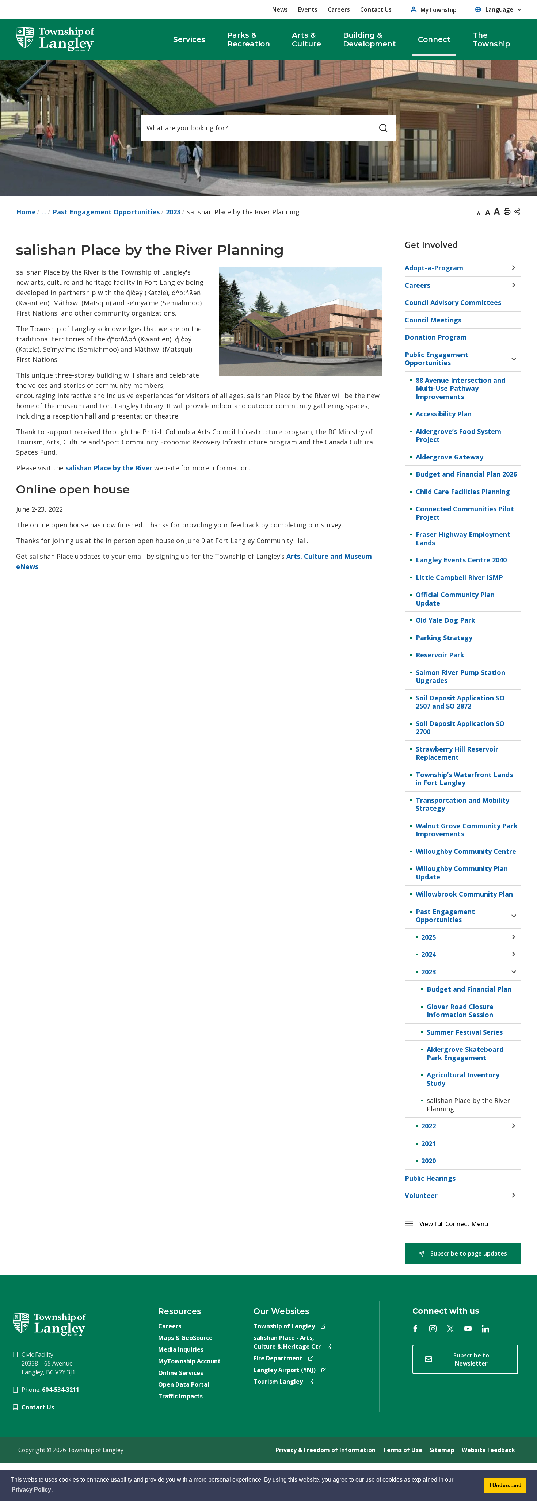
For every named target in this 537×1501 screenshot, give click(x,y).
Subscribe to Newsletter (471, 1359)
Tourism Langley (278, 1382)
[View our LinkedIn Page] (485, 1328)
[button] (470, 1223)
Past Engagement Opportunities (106, 211)
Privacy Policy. (33, 1490)
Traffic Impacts (180, 1396)
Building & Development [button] (369, 39)
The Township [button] (491, 39)
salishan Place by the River (108, 467)
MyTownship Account (189, 1361)
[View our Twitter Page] (450, 1328)
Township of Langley (284, 1326)
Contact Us (376, 9)
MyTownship (438, 10)
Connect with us (445, 1310)
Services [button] (189, 39)
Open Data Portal (183, 1384)
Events (307, 9)
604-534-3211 (60, 1390)
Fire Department (278, 1358)
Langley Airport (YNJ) (285, 1370)
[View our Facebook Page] (415, 1328)
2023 (173, 211)
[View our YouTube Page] (468, 1328)
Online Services (180, 1373)
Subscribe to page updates (468, 1253)
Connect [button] (434, 39)
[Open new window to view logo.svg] (49, 1324)
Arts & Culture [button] (306, 39)
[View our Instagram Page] (433, 1328)
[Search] (383, 128)
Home (26, 211)
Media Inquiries (180, 1349)
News (280, 9)
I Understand (503, 1487)
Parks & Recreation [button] (248, 39)
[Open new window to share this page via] (517, 211)
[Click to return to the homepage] (55, 39)
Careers (339, 9)
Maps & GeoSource (185, 1338)
